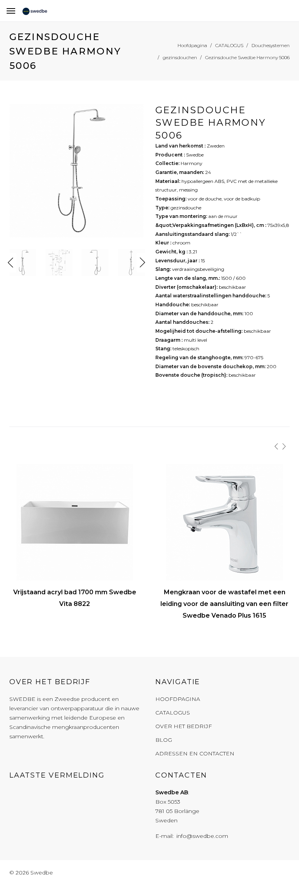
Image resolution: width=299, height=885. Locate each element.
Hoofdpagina (177, 698)
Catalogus (172, 712)
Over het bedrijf (183, 726)
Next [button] (142, 262)
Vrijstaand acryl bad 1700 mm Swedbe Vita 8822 (74, 598)
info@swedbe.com (202, 835)
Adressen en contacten (194, 753)
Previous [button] (10, 262)
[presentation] (276, 446)
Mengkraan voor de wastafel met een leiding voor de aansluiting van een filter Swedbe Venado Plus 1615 (224, 603)
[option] (76, 172)
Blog (163, 739)
